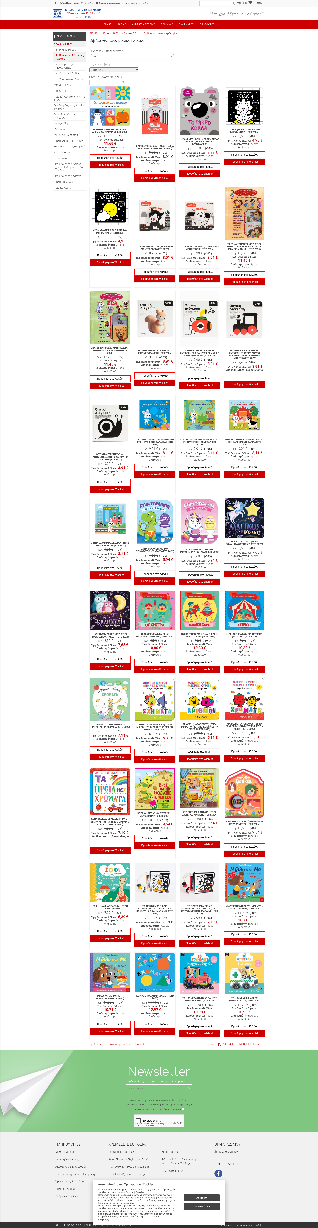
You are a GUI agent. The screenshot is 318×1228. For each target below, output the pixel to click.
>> (258, 1044)
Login (243, 2)
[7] (240, 1044)
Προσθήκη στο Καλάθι (110, 157)
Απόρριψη (201, 1198)
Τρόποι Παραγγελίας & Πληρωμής (75, 1174)
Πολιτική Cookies (134, 1192)
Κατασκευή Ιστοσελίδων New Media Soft (240, 1225)
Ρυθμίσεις (103, 1219)
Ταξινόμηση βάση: (99, 64)
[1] (219, 1044)
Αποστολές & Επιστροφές (71, 1166)
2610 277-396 (123, 1166)
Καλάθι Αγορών (228, 1151)
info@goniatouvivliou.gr (131, 1174)
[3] (226, 1044)
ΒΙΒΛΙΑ (93, 33)
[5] (233, 1044)
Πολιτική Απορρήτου (171, 1109)
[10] (252, 1044)
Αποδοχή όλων (202, 1206)
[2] (223, 1044)
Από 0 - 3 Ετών (132, 33)
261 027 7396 (77, 3)
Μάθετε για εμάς (65, 1151)
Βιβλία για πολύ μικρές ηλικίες (163, 33)
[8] (244, 1044)
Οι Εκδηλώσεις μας (67, 1159)
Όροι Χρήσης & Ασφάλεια (70, 1181)
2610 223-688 (141, 1166)
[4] (230, 1044)
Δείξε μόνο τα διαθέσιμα (107, 77)
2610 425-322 (176, 1170)
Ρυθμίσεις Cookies (66, 1196)
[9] (247, 1044)
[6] (237, 1044)
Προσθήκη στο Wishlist (110, 164)
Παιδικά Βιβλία (112, 33)
